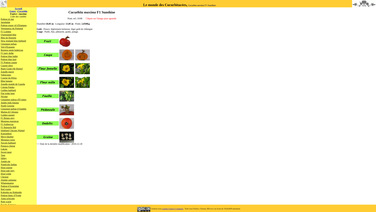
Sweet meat (6, 152)
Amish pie (5, 161)
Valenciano (6, 75)
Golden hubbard (8, 90)
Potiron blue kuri (8, 59)
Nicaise (4, 96)
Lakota (4, 149)
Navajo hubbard (8, 143)
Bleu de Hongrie (8, 38)
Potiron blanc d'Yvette (11, 195)
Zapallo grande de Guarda (13, 84)
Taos (3, 155)
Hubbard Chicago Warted (13, 130)
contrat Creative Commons (172, 209)
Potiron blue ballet (9, 56)
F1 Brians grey (8, 118)
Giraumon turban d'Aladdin (13, 109)
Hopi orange (6, 167)
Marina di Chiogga (9, 112)
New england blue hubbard (13, 41)
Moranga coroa (8, 140)
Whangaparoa (7, 183)
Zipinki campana (8, 180)
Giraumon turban (9, 44)
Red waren (6, 189)
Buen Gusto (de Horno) (12, 68)
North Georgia (7, 106)
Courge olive (7, 65)
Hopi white (6, 174)
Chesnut (4, 177)
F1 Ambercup (7, 124)
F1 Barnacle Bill (8, 127)
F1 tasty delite (7, 53)
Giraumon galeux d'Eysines (13, 99)
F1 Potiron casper (9, 62)
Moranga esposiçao (10, 121)
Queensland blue (8, 34)
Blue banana (6, 81)
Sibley (4, 158)
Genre (13, 11)
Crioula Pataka (7, 87)
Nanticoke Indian (9, 164)
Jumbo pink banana (10, 102)
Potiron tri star (7, 19)
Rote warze (6, 201)
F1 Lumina (6, 31)
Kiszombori (6, 133)
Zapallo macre (7, 72)
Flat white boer (8, 93)
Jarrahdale (5, 22)
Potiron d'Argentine (10, 186)
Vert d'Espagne (8, 47)
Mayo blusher (7, 136)
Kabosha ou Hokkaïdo (11, 192)
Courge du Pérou (9, 78)
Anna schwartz (8, 198)
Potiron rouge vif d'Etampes (14, 25)
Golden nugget (8, 115)
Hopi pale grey (8, 170)
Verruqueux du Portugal (12, 28)
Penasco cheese (8, 146)
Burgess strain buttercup (12, 50)
